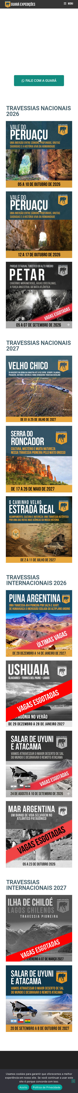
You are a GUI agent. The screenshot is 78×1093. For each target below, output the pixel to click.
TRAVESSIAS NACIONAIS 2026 (38, 111)
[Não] (73, 1081)
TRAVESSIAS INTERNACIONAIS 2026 (36, 580)
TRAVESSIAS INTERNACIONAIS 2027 (36, 885)
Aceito (23, 1087)
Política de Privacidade (46, 1087)
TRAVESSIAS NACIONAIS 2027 (38, 346)
